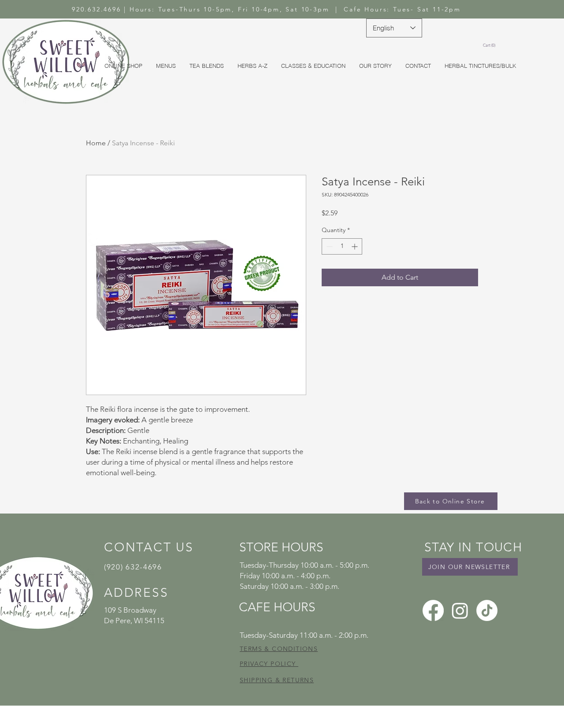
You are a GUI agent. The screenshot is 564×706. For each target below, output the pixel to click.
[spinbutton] (342, 246)
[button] (490, 45)
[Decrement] (328, 246)
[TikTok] (486, 610)
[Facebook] (433, 610)
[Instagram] (460, 610)
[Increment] (355, 246)
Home (96, 143)
